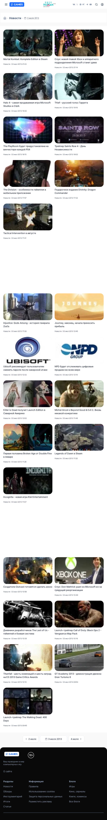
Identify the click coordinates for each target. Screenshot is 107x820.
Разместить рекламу (40, 801)
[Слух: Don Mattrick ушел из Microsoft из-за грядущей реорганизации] (79, 570)
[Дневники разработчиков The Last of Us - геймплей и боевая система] (27, 614)
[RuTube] (83, 4)
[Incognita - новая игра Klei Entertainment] (27, 480)
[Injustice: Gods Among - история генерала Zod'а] (27, 306)
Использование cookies (42, 791)
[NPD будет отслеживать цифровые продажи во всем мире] (79, 350)
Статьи (7, 806)
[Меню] (6, 4)
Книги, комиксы (78, 796)
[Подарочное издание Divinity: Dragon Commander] (79, 173)
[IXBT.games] (4, 18)
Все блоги (74, 801)
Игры (72, 786)
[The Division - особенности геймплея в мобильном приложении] (27, 173)
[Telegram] (87, 4)
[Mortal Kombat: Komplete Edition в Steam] (27, 43)
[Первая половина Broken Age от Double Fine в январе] (27, 437)
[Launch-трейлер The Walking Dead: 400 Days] (27, 701)
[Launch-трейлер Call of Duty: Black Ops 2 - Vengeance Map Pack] (79, 614)
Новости (15, 18)
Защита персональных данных (45, 796)
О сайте (7, 771)
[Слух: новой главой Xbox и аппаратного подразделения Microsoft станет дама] (79, 43)
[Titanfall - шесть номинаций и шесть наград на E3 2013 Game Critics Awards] (27, 657)
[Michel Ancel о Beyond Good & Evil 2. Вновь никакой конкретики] (79, 393)
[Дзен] (80, 4)
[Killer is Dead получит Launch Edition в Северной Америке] (27, 393)
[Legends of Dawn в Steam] (79, 437)
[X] (77, 4)
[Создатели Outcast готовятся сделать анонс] (27, 570)
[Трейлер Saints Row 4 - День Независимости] (79, 130)
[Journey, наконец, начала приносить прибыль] (79, 306)
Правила (33, 786)
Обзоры (7, 791)
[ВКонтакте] (73, 4)
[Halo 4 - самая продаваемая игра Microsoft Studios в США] (27, 86)
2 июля (32, 739)
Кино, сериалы (77, 791)
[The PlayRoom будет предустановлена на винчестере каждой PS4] (27, 130)
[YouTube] (90, 4)
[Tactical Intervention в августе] (27, 217)
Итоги (6, 801)
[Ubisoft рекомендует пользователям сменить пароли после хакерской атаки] (27, 350)
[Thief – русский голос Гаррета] (79, 86)
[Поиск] (96, 4)
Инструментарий (12, 796)
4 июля (75, 739)
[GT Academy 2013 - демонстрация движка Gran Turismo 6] (79, 657)
